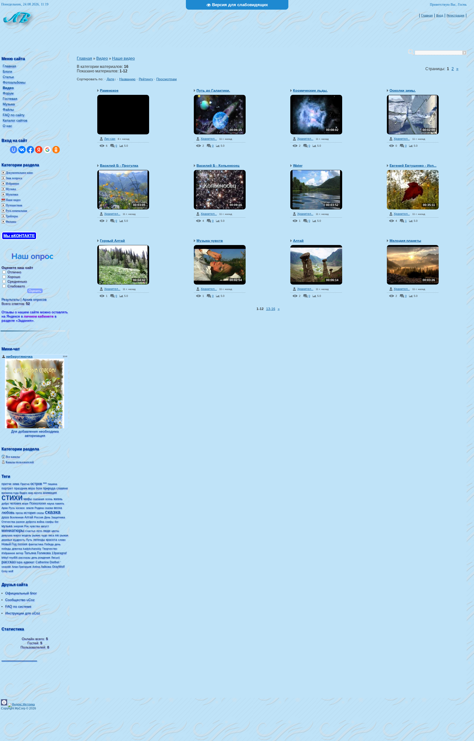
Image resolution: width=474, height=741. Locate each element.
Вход (439, 15)
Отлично (14, 272)
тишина (52, 483)
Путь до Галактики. (213, 90)
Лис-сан (109, 139)
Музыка (11, 189)
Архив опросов (34, 299)
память (59, 503)
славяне (62, 488)
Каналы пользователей (20, 462)
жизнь (58, 499)
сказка (52, 512)
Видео (23, 492)
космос (20, 507)
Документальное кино (19, 172)
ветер (19, 553)
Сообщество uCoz (20, 600)
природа (49, 488)
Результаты (10, 299)
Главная (427, 15)
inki (57, 535)
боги (39, 488)
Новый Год (9, 544)
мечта (38, 492)
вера (31, 488)
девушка (6, 535)
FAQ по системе (18, 606)
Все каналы (13, 456)
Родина (39, 507)
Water (297, 165)
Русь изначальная (16, 210)
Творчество (49, 548)
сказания (38, 498)
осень (49, 498)
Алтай (28, 517)
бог (57, 521)
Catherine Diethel (47, 562)
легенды (39, 539)
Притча (24, 483)
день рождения (40, 557)
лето (39, 530)
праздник (20, 488)
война (40, 521)
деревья (6, 539)
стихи (11, 497)
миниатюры (12, 530)
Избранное (12, 183)
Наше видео (13, 200)
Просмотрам (166, 79)
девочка (17, 548)
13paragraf (59, 553)
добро (5, 503)
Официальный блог (21, 593)
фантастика (35, 544)
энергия (18, 526)
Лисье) (55, 557)
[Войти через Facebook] (30, 149)
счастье (30, 530)
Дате (110, 79)
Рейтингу (146, 79)
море (25, 503)
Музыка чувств (210, 241)
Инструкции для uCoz (22, 613)
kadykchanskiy (32, 548)
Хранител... (209, 139)
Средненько (17, 281)
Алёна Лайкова (41, 566)
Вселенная (16, 517)
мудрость (19, 539)
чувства (35, 526)
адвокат (29, 562)
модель (26, 535)
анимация (50, 492)
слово (61, 539)
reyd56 (13, 557)
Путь (29, 539)
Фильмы (11, 221)
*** (45, 484)
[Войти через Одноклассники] (56, 149)
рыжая (64, 535)
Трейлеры (12, 216)
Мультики (12, 194)
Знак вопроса (14, 178)
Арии (4, 507)
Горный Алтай (112, 241)
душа (5, 517)
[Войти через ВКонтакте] (22, 149)
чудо (44, 535)
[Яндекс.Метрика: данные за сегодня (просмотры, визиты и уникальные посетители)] (21, 705)
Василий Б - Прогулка (119, 165)
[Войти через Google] (47, 150)
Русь (12, 507)
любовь (8, 513)
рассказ (8, 562)
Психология (37, 503)
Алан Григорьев (21, 566)
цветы (55, 530)
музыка (6, 526)
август (45, 526)
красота (51, 539)
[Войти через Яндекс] (38, 149)
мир (30, 492)
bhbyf (4, 557)
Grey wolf (7, 571)
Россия (38, 517)
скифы (49, 521)
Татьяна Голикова (37, 553)
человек (15, 503)
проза (19, 512)
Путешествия (14, 205)
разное (20, 521)
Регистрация (455, 15)
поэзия (22, 544)
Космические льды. (310, 90)
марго (17, 535)
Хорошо (13, 277)
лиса (51, 535)
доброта (31, 521)
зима (15, 484)
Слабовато (16, 286)
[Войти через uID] (13, 149)
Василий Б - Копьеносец (218, 165)
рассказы (24, 557)
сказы (40, 512)
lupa (19, 562)
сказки (49, 507)
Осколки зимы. (403, 90)
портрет (7, 488)
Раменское (109, 90)
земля (30, 507)
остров (36, 484)
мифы (27, 499)
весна (58, 508)
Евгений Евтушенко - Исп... (413, 165)
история (30, 513)
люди (46, 531)
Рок (26, 526)
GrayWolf (58, 566)
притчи (6, 484)
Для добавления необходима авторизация (35, 433)
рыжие (36, 535)
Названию (127, 79)
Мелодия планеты (405, 241)
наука (50, 503)
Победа (49, 544)
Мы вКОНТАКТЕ (19, 236)
